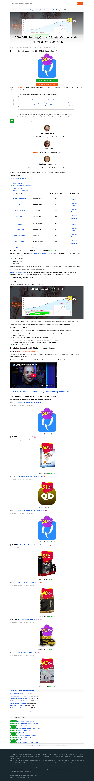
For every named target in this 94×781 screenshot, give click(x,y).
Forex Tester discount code (24, 737)
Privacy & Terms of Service (24, 771)
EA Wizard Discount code (25, 437)
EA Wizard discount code (16, 693)
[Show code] (74, 197)
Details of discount (17, 181)
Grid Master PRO (19, 242)
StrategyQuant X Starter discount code (20, 700)
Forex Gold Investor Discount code (28, 619)
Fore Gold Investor (19, 235)
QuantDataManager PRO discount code (20, 696)
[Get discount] (74, 199)
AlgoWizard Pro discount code (18, 705)
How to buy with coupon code (20, 190)
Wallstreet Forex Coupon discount (25, 547)
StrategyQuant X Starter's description (22, 185)
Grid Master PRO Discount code (27, 652)
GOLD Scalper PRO (19, 229)
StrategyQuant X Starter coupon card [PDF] (40, 253)
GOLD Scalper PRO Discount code (28, 582)
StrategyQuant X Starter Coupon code (29, 402)
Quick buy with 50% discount (47, 84)
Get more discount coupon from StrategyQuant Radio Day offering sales (41, 392)
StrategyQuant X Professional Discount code (31, 510)
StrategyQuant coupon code (48, 47)
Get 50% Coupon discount (19, 178)
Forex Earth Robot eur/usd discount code (27, 742)
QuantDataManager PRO (19, 210)
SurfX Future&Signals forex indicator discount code (30, 740)
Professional (20, 217)
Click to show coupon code (47, 80)
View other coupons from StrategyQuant (22, 711)
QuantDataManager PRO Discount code (30, 476)
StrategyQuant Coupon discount (25, 405)
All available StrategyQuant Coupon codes (22, 690)
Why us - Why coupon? (18, 188)
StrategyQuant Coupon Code (17, 272)
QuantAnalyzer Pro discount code (19, 703)
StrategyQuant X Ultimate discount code (20, 707)
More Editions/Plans (17, 183)
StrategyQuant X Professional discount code (21, 698)
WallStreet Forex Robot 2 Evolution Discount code (33, 545)
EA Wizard (19, 204)
